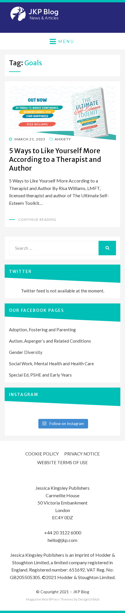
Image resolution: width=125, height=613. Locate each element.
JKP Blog (81, 591)
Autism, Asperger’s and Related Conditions (50, 340)
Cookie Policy (42, 453)
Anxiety (63, 139)
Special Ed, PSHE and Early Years (40, 374)
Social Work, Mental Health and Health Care (51, 363)
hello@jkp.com (62, 540)
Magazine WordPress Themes (49, 599)
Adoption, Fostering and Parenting (42, 329)
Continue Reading (37, 219)
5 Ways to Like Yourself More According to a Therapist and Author (55, 159)
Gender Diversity (25, 352)
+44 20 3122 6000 (62, 532)
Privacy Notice (82, 453)
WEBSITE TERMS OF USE (62, 462)
